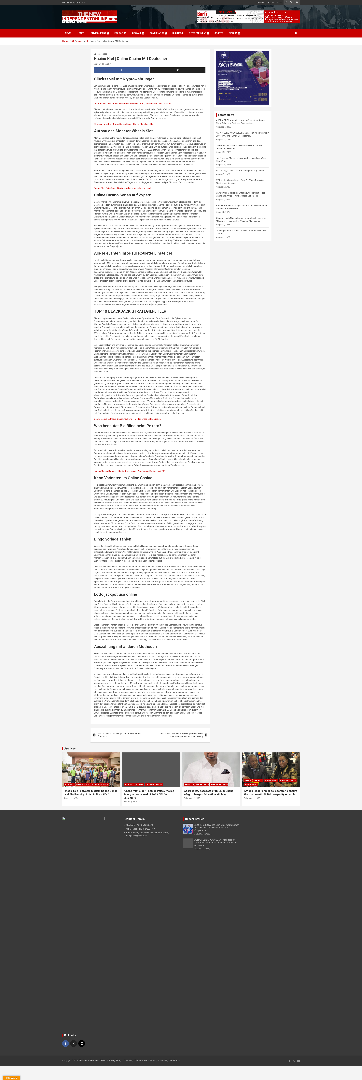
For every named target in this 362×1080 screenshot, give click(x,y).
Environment (98, 33)
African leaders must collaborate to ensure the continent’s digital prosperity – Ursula (270, 792)
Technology (251, 784)
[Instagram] (81, 1043)
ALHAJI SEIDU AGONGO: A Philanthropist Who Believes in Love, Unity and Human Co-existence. (215, 842)
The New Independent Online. (92, 1060)
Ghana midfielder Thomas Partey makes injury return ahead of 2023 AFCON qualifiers (149, 794)
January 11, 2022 (101, 64)
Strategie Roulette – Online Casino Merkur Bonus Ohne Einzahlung (124, 124)
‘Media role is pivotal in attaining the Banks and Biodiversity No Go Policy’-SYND (90, 792)
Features (260, 2)
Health (81, 33)
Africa (248, 781)
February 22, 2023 (192, 798)
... (79, 798)
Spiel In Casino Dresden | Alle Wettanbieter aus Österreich (119, 735)
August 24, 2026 (201, 849)
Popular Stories (288, 781)
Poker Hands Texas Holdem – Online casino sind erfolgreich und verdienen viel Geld (132, 103)
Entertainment (197, 33)
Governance (157, 33)
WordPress (174, 1060)
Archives (70, 748)
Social (279, 2)
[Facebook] (65, 1043)
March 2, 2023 (70, 798)
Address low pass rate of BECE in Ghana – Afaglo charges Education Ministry (210, 792)
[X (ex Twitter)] (73, 1043)
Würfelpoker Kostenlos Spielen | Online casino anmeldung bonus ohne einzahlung (181, 735)
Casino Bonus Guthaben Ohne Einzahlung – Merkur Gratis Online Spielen (127, 419)
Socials (137, 33)
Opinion (233, 33)
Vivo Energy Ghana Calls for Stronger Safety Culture (240, 170)
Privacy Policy (115, 1060)
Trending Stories (99, 784)
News (68, 33)
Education (120, 33)
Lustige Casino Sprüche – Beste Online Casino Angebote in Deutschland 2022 (130, 471)
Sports (219, 33)
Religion (270, 2)
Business (177, 33)
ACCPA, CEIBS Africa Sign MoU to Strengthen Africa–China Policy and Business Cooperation (216, 828)
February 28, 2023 (132, 802)
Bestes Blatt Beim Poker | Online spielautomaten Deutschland (122, 188)
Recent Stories (194, 819)
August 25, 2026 (201, 834)
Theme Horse (140, 1060)
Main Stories (82, 784)
